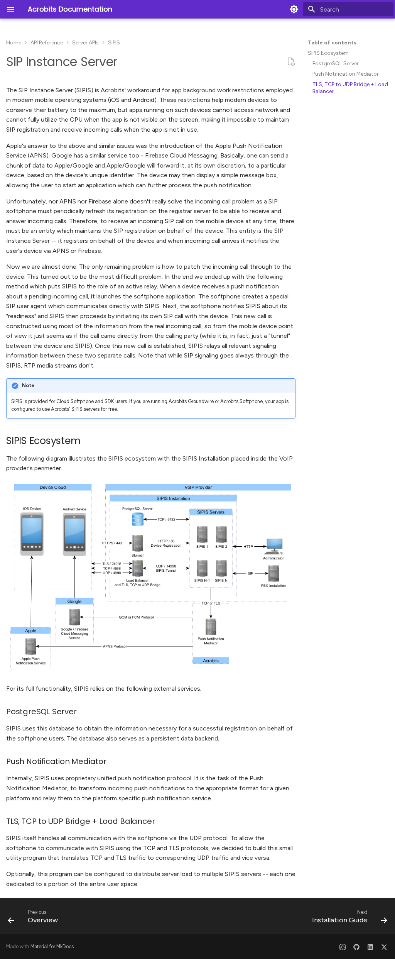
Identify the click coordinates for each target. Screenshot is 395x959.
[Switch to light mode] (294, 9)
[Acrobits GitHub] (356, 946)
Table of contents (332, 42)
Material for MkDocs (52, 946)
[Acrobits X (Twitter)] (384, 946)
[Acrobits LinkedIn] (370, 946)
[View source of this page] (290, 62)
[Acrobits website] (342, 946)
